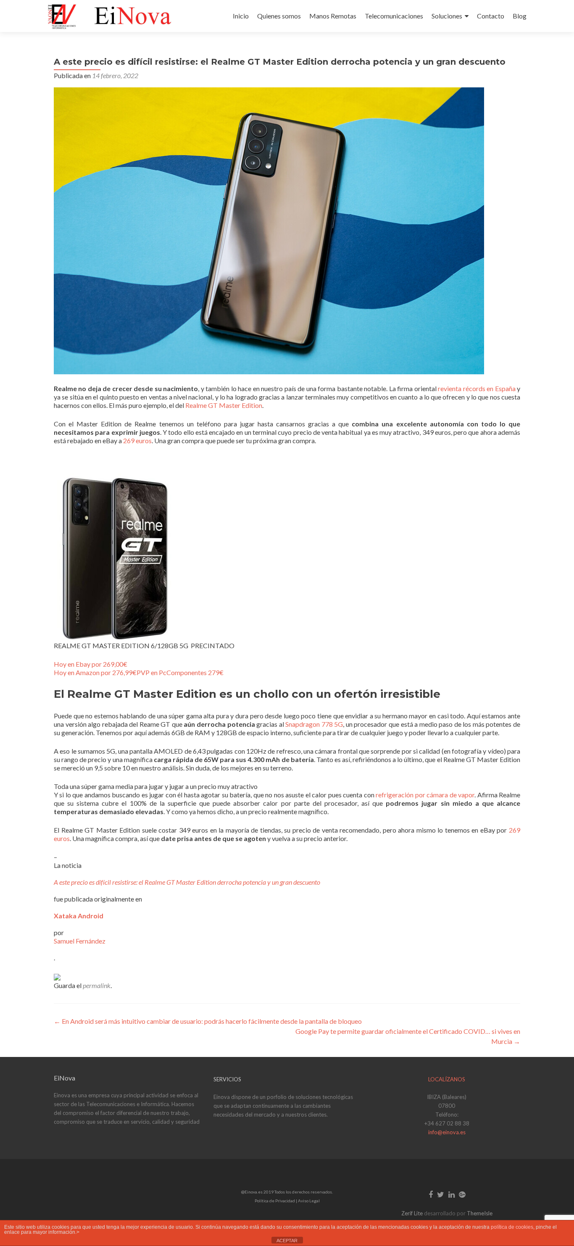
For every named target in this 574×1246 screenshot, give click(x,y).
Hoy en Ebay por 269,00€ (90, 664)
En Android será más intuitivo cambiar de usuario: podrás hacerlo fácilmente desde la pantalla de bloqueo (208, 1021)
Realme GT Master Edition (223, 405)
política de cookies (512, 1227)
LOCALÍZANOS (446, 1079)
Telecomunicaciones (394, 16)
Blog (520, 16)
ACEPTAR (287, 1240)
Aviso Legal (309, 1200)
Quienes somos (279, 16)
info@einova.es (447, 1132)
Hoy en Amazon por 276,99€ (95, 672)
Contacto (490, 16)
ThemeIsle (479, 1213)
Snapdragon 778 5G (314, 724)
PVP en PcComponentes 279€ (180, 672)
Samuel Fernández (79, 941)
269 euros (137, 440)
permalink (97, 985)
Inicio (241, 16)
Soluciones (447, 16)
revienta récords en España (476, 388)
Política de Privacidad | (276, 1200)
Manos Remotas (332, 16)
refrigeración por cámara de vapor (425, 795)
